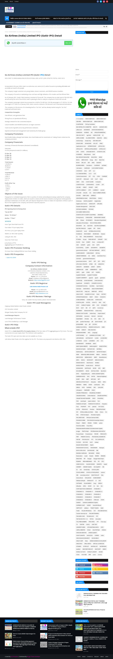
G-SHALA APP (100, 242)
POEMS (95, 423)
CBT (90, 171)
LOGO (85, 341)
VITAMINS (78, 546)
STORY (102, 500)
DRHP (14, 257)
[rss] (100, 568)
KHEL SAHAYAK (92, 330)
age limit (89, 135)
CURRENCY (95, 190)
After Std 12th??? (80, 135)
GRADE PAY (101, 264)
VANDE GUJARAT (93, 532)
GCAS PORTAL (79, 247)
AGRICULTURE (96, 135)
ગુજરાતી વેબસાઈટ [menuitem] (36, 22)
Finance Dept (98, 236)
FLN (106, 239)
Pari (99, 401)
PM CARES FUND (80, 417)
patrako (94, 406)
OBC (94, 387)
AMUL (105, 138)
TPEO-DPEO (92, 521)
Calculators (89, 165)
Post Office (89, 426)
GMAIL (93, 256)
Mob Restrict (90, 362)
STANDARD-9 (88, 500)
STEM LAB (96, 500)
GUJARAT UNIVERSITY (81, 278)
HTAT (77, 305)
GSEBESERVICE (93, 269)
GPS (99, 261)
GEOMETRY (102, 247)
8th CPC (95, 127)
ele (84, 225)
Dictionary (78, 201)
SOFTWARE (79, 483)
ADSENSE (86, 132)
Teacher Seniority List (81, 513)
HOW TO (94, 302)
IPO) (42, 75)
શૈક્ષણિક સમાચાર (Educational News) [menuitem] (20, 18)
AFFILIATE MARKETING (100, 132)
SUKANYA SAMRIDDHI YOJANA (90, 502)
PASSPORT (83, 406)
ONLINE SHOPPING (102, 395)
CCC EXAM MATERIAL (81, 173)
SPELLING (78, 486)
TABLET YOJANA (95, 508)
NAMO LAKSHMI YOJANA (98, 373)
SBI (103, 467)
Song (95, 483)
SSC (102, 486)
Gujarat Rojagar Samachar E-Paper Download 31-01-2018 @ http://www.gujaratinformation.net (59, 644)
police (100, 423)
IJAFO (94, 308)
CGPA (98, 176)
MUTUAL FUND (95, 371)
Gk (89, 256)
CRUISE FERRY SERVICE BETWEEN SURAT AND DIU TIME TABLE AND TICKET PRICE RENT (95, 647)
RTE (95, 461)
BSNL (93, 162)
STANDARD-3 (88, 494)
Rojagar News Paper (99, 458)
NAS (88, 376)
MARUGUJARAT (93, 346)
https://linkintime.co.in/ (41, 293)
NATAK (93, 376)
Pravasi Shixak (79, 434)
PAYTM (78, 409)
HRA (100, 302)
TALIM (77, 511)
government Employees (89, 258)
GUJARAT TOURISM (92, 275)
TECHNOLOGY (90, 516)
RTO (103, 461)
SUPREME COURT (80, 505)
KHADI (78, 330)
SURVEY (89, 505)
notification (97, 384)
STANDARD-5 (79, 497)
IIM (86, 308)
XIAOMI (100, 552)
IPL (91, 319)
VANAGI (104, 530)
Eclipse (82, 220)
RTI (98, 461)
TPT (98, 521)
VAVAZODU (90, 535)
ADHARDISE (87, 130)
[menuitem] (7, 18)
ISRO (99, 319)
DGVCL (100, 198)
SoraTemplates (14, 656)
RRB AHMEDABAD (87, 461)
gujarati (91, 278)
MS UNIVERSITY (80, 371)
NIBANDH (78, 384)
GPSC (103, 261)
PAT (89, 406)
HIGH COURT (79, 294)
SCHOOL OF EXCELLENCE (93, 472)
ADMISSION (79, 132)
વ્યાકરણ (100, 554)
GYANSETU (87, 283)
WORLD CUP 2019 (80, 552)
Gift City (98, 253)
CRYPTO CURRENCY (81, 190)
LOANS (96, 338)
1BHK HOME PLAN (89, 119)
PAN (77, 401)
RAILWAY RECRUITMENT (82, 445)
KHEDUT (84, 330)
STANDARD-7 (97, 497)
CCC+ (90, 173)
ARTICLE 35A (101, 146)
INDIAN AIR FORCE (88, 310)
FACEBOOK (79, 234)
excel (85, 231)
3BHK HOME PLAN (87, 121)
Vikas (86, 541)
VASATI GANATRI (80, 535)
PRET (77, 437)
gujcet (96, 278)
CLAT (96, 179)
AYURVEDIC (79, 154)
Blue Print (101, 160)
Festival (103, 234)
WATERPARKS (103, 546)
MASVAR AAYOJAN (80, 349)
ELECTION (89, 225)
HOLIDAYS (102, 297)
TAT (95, 511)
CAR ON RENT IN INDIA (97, 168)
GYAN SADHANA (88, 280)
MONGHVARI (79, 368)
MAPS (94, 343)
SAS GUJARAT (97, 467)
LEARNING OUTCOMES (95, 335)
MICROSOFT (90, 360)
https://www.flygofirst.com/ (42, 280)
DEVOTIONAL (93, 198)
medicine (104, 354)
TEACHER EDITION (102, 511)
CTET (89, 190)
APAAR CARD (79, 143)
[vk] (100, 572)
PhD (77, 415)
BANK (100, 157)
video (102, 535)
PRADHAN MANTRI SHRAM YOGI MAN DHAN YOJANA (89, 428)
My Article (103, 371)
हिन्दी (90, 554)
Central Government (81, 176)
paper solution (92, 401)
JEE (92, 321)
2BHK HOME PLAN (101, 119)
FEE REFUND (96, 234)
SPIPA (84, 486)
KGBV (103, 327)
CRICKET (91, 187)
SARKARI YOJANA (87, 467)
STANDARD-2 (79, 494)
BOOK (77, 162)
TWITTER (82, 524)
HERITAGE (94, 291)
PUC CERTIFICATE (100, 439)
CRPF (96, 187)
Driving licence (80, 217)
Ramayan (101, 447)
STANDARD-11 (89, 491)
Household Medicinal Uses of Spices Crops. (94, 610)
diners (102, 656)
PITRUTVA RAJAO (85, 415)
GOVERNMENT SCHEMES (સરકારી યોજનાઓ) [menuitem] (18, 22)
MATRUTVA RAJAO (101, 352)
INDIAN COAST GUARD (82, 313)
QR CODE (85, 442)
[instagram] (104, 1)
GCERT (87, 247)
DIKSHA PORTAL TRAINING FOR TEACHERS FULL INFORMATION (95, 594)
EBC (77, 220)
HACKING (92, 286)
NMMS (85, 384)
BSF (89, 162)
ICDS (98, 305)
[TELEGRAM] (100, 576)
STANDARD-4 (97, 494)
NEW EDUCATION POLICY (82, 382)
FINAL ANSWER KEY (88, 236)
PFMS (96, 412)
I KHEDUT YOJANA (85, 305)
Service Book (79, 478)
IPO (11, 257)
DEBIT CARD (86, 195)
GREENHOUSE (79, 269)
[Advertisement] (39, 58)
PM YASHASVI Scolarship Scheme (95, 420)
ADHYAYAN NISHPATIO (97, 130)
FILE (81, 236)
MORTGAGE (88, 368)
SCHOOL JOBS (95, 469)
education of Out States (82, 223)
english (89, 228)
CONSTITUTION (80, 184)
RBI (97, 450)
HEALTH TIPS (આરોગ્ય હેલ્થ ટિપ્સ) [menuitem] (62, 18)
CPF (103, 184)
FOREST (88, 242)
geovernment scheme (81, 250)
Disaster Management (81, 206)
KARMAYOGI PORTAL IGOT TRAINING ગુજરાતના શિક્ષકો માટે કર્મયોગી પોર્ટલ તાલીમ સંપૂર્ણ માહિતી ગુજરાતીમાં (95, 602)
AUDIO (82, 151)
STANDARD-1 (97, 489)
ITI (103, 319)
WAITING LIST (94, 546)
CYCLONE (78, 193)
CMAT (77, 182)
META (77, 360)
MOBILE (97, 362)
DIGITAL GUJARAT (88, 201)
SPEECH (100, 483)
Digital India (98, 201)
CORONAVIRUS (90, 184)
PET (77, 412)
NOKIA (90, 384)
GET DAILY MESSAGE (94, 250)
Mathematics (79, 352)
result (85, 456)
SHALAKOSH (88, 478)
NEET (87, 379)
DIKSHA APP (92, 204)
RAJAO (91, 445)
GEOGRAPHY (94, 247)
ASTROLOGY (102, 149)
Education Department (100, 220)
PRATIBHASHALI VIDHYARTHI (98, 431)
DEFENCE (93, 195)
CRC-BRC (78, 187)
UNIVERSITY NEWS (80, 527)
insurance (86, 316)
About (11, 1)
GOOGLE (78, 258)
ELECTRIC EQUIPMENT (100, 225)
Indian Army (99, 310)
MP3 (99, 368)
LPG (98, 341)
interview (100, 316)
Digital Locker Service (81, 204)
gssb (83, 272)
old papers (79, 390)
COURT (98, 184)
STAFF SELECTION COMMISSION (84, 489)
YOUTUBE (84, 554)
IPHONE (87, 319)
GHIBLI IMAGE (90, 253)
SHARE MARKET (12, 32)
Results (91, 456)
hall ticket (78, 288)
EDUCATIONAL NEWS (95, 223)
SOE (100, 480)
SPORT (89, 486)
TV (77, 524)
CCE (95, 173)
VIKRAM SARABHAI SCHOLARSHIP (98, 541)
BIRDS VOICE (85, 160)
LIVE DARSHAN (80, 338)
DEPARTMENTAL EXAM (81, 198)
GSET (100, 269)
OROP (93, 398)
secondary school (84, 475)
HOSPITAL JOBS (80, 302)
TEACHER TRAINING (94, 513)
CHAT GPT (78, 179)
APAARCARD (88, 143)
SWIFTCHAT (79, 508)
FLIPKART (100, 239)
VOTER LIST (86, 546)
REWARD (103, 456)
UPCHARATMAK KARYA (93, 527)
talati (102, 508)
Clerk (101, 179)
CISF (92, 179)
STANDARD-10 (80, 491)
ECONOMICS (89, 220)
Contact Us (90, 656)
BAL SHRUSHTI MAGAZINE (82, 157)
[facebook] (98, 1)
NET (99, 379)
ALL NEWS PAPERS (90, 138)
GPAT (90, 261)
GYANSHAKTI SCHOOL (81, 286)
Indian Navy (93, 313)
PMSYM (89, 423)
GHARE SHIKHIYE (80, 253)
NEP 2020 (93, 379)
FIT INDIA (78, 239)
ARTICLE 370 (79, 149)
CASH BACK (79, 171)
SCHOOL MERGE (80, 472)
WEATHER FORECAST (88, 549)
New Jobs (93, 382)
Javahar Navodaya (85, 321)
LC (86, 335)
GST (93, 272)
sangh (105, 464)
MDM (77, 354)
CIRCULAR (86, 179)
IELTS (77, 308)
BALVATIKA (94, 157)
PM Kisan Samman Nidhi (93, 417)
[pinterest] (107, 1)
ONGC (93, 390)
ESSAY (98, 228)
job (86, 324)
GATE (98, 245)
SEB (77, 475)
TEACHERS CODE (80, 516)
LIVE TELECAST (89, 338)
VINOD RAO (79, 543)
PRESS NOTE (103, 434)
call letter (104, 165)
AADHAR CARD (103, 127)
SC (77, 469)
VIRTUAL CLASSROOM (98, 543)
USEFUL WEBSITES (80, 530)
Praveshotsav (89, 434)
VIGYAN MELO (95, 538)
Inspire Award (101, 313)
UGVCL (88, 524)
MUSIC (87, 371)
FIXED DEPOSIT (92, 239)
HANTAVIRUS (86, 288)
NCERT (78, 379)
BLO (96, 160)
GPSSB (90, 264)
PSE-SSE (78, 439)
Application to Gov (81, 146)
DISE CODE (92, 206)
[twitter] (101, 1)
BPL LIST (84, 162)
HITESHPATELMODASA (81, 297)
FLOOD (78, 242)
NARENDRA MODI (80, 376)
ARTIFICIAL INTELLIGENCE (91, 149)
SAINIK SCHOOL (80, 464)
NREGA (78, 387)
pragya (78, 431)
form (93, 242)
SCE (81, 469)
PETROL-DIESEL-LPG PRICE (86, 412)
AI (102, 135)
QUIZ (91, 442)
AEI (91, 132)
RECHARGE (91, 453)
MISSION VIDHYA (80, 362)
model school (89, 365)
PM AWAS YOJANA (95, 415)
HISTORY (103, 294)
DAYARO (78, 195)
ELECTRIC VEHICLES (81, 228)
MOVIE (94, 368)
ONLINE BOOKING (80, 395)
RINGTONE (79, 458)
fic (77, 236)
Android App (79, 140)
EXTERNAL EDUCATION (94, 231)
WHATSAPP (98, 549)
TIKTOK (91, 519)
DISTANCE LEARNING (81, 209)
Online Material (91, 395)
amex (106, 656)
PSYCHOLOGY (85, 439)
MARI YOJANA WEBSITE (81, 346)
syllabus (86, 508)
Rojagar (89, 458)
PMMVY (84, 423)
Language (94, 332)
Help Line (87, 291)
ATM (77, 151)
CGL (94, 176)
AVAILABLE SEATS (90, 151)
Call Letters (79, 168)
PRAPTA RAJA (85, 431)
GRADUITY (79, 267)
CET (90, 176)
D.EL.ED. (85, 193)
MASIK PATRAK (103, 346)
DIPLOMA (99, 204)
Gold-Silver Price (101, 256)
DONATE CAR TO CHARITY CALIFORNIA (86, 214)
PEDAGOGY (85, 409)
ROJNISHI (78, 461)
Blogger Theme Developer (33, 656)
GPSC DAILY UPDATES (81, 264)
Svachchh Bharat (97, 505)
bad (94, 154)
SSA (98, 486)
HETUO (100, 291)
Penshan (92, 409)
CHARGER (104, 176)
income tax (100, 308)
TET (97, 516)
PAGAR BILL (100, 398)
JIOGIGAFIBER (79, 324)
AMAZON (99, 138)
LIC (103, 335)
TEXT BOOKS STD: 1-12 (82, 519)
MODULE (97, 365)
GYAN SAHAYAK (98, 280)
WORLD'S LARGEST (92, 552)
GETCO (103, 250)
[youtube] (83, 576)
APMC (101, 143)
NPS (103, 384)
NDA (83, 379)
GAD (77, 245)
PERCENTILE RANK (100, 409)
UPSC (102, 527)
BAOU (77, 160)
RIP (84, 458)
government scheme (81, 261)
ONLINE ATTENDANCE (81, 393)
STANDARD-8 (79, 500)
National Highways (101, 376)
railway (96, 442)
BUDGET (99, 162)
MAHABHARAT (80, 343)
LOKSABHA (92, 341)
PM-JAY (78, 423)
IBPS (93, 305)
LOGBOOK (79, 341)
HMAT (91, 297)
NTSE (83, 387)
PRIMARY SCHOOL (85, 437)
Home (6, 1)
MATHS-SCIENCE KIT (90, 352)
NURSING (89, 387)
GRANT (93, 267)
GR (95, 264)
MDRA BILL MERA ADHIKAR (87, 354)
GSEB (86, 269)
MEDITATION (79, 357)
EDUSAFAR (79, 225)
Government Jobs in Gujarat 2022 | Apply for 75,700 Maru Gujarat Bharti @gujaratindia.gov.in (60, 626)
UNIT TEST (94, 524)
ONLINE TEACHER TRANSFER (83, 398)
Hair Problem (99, 286)
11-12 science (79, 119)
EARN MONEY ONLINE (99, 217)
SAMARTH (99, 464)
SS (94, 486)
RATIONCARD (91, 450)
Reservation (79, 456)
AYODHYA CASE (101, 151)
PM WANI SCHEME (80, 420)
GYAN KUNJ (79, 280)
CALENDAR (97, 165)
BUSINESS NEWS (80, 165)
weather (78, 549)
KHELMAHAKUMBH (81, 332)
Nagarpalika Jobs (85, 373)
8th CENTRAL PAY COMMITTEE (83, 127)
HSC (104, 302)
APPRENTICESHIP (92, 146)
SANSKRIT (78, 467)
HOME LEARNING (80, 299)
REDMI (97, 453)
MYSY (77, 373)
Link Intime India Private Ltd (39, 286)
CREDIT (85, 187)
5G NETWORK (79, 124)
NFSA (104, 382)
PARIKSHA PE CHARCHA (94, 404)
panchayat (83, 401)
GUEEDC (98, 272)
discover (96, 656)
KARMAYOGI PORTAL (81, 327)
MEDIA (98, 354)
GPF (95, 261)
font (83, 242)
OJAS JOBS (100, 387)
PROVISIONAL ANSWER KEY (98, 437)
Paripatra (104, 404)
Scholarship (87, 469)
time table (98, 519)
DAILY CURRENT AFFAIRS (99, 193)
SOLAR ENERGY (87, 483)
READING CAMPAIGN (81, 453)
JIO (105, 321)
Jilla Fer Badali (98, 321)
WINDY (104, 549)
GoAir (8, 257)
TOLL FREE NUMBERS (81, 521)
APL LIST (95, 143)
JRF (89, 324)
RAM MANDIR (94, 447)
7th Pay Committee (90, 124)
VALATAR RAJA (96, 530)
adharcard (79, 130)
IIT (90, 308)
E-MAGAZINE (89, 217)
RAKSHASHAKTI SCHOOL (82, 447)
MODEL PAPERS (80, 365)
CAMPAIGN (87, 168)
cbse (85, 171)
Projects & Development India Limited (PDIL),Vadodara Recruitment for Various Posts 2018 (60, 635)
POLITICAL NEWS (80, 426)
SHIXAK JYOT (90, 480)
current (102, 190)
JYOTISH (95, 324)
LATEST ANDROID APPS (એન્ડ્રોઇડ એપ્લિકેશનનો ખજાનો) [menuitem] (88, 18)
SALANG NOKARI (90, 464)
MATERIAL (99, 349)
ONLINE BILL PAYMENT (95, 393)
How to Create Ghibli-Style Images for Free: (24, 634)
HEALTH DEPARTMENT (97, 288)
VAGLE (88, 530)
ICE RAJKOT (104, 305)
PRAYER (96, 434)
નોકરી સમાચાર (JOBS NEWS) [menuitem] (42, 18)
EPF (94, 228)
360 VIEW (78, 121)
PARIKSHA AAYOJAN (81, 404)
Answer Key (88, 140)
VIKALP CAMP (79, 541)
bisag (91, 160)
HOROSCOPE (98, 299)
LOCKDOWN (104, 338)
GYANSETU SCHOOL (97, 283)
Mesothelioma (102, 357)
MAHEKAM (88, 343)
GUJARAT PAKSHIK (80, 275)
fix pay (84, 239)
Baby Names (87, 154)
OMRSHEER (87, 390)
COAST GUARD (89, 182)
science (103, 472)
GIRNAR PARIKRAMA (81, 256)
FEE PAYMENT (87, 234)
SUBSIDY (78, 502)
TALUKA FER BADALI (86, 511)
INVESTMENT (79, 319)
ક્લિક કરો (68, 43)
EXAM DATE (79, 231)
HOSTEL (88, 302)
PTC (92, 439)
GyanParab (79, 283)
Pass (77, 406)
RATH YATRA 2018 (80, 450)
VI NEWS (97, 535)
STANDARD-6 (88, 497)
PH (106, 412)
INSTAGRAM (79, 316)
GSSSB (88, 272)
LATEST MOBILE (80, 335)
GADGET (83, 245)
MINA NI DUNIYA (99, 360)
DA (90, 193)
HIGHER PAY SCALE (89, 294)
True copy (103, 521)
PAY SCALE (101, 406)
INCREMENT (79, 310)
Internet (93, 316)
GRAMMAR (86, 267)
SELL (102, 475)
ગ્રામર (94, 554)
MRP (104, 368)
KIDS (89, 332)
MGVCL (83, 360)
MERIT (95, 357)
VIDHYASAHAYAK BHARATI (83, 538)
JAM (77, 321)
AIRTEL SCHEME (80, 138)
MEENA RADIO (88, 357)
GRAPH (98, 267)
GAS (93, 245)
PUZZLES (78, 442)
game (88, 245)
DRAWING (100, 214)
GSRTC (78, 272)
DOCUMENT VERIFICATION (82, 212)
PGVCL (101, 412)
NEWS (99, 382)
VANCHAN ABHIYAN (81, 532)
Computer (98, 182)
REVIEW (97, 456)
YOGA (77, 554)
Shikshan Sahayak (80, 480)
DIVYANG (91, 209)
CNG (82, 182)
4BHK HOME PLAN (98, 121)
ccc (94, 171)
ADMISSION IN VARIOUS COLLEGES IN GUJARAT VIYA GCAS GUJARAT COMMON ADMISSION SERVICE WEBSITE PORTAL (56, 26)
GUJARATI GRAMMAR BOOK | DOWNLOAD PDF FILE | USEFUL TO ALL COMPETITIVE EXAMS (96, 638)
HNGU (96, 297)
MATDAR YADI (91, 349)
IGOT (82, 308)
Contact (16, 1)
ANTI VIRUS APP (97, 140)
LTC (102, 341)
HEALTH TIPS (79, 291)
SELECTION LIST (95, 475)
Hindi (98, 294)
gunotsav (102, 278)
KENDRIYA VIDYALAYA (94, 327)
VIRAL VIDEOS (87, 543)
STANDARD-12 (98, 491)
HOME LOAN (90, 299)
